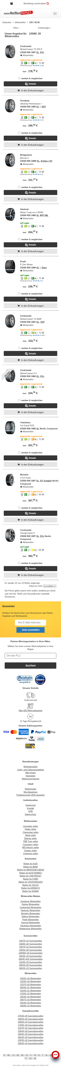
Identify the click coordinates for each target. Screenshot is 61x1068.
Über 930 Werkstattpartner (30, 710)
